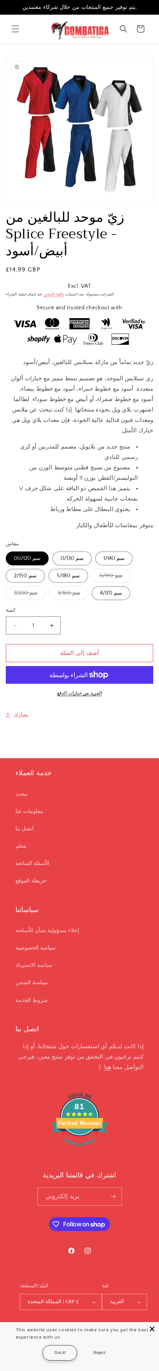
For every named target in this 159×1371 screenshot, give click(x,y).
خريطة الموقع (31, 881)
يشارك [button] (21, 715)
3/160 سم (73, 595)
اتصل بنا (24, 829)
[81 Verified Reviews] (79, 1150)
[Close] (152, 1329)
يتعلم (21, 846)
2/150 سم (25, 576)
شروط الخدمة (31, 1000)
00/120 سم (27, 558)
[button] (15, 28)
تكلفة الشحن (54, 294)
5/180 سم (68, 576)
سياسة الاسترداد (33, 965)
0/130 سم (72, 558)
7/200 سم (30, 595)
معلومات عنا (29, 811)
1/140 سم (114, 558)
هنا (107, 1067)
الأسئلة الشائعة (32, 863)
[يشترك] (113, 1196)
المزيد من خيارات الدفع (79, 693)
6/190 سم (115, 577)
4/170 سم (111, 593)
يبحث (21, 794)
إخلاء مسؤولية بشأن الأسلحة (47, 930)
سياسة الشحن (31, 983)
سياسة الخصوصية (35, 948)
